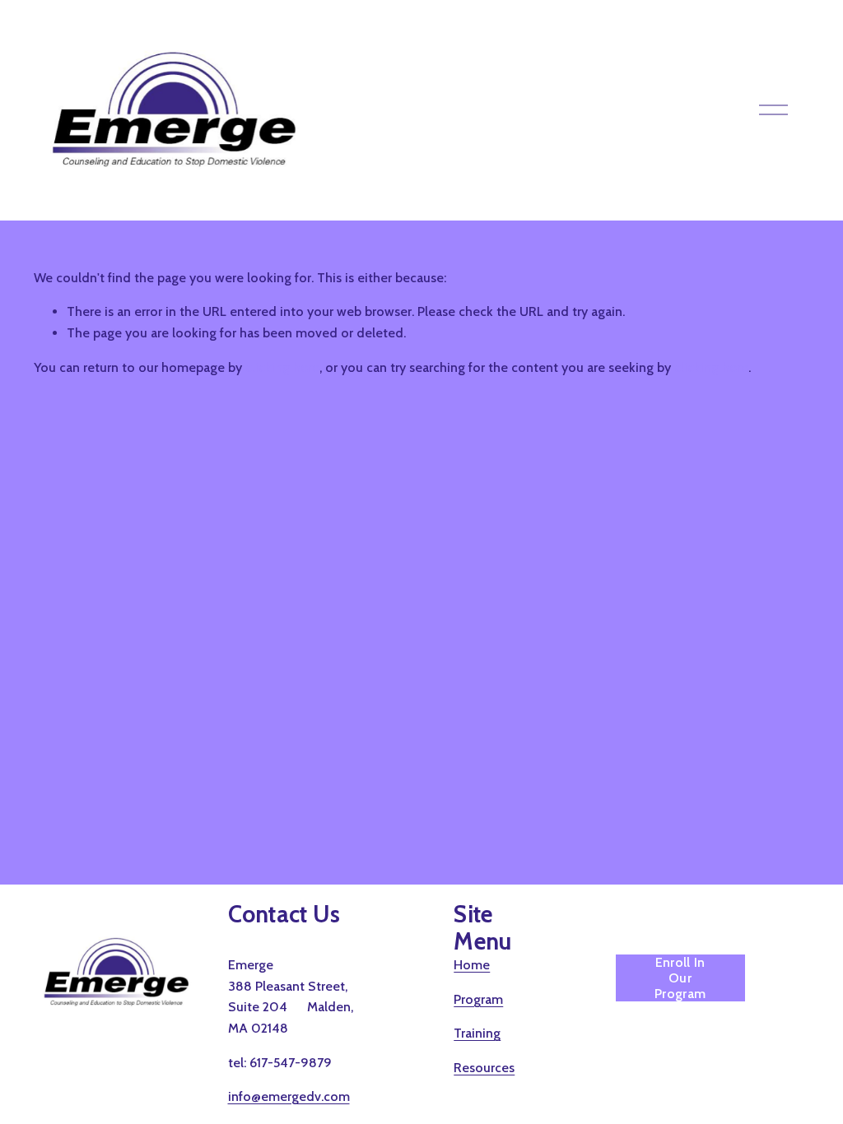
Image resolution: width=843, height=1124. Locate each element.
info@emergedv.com (289, 1096)
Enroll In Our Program (680, 977)
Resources (484, 1067)
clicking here (282, 367)
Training (477, 1033)
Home (472, 965)
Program (478, 999)
